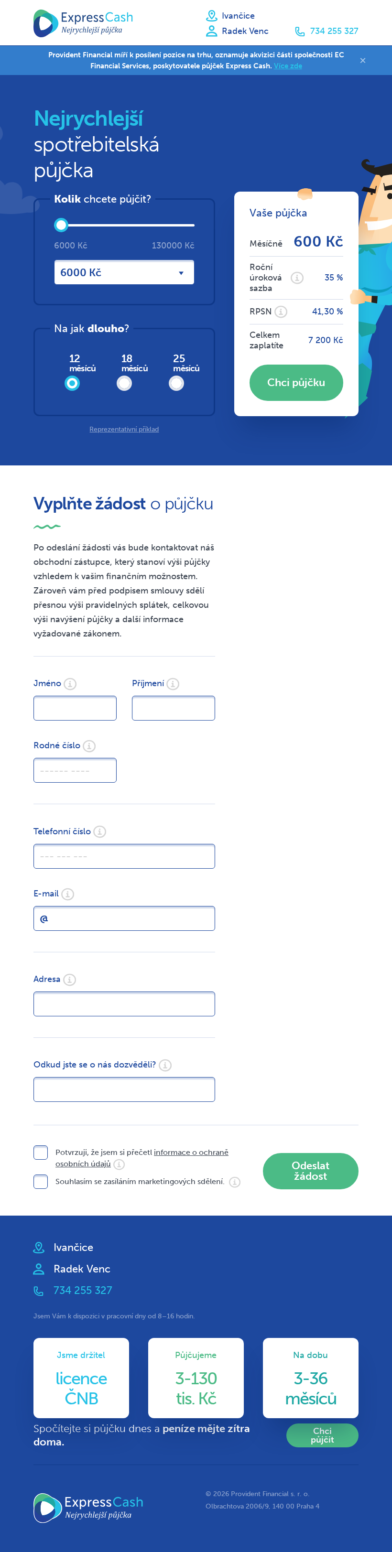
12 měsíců (80, 363)
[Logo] (83, 23)
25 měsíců (184, 363)
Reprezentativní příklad (124, 429)
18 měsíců (132, 363)
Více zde (288, 66)
